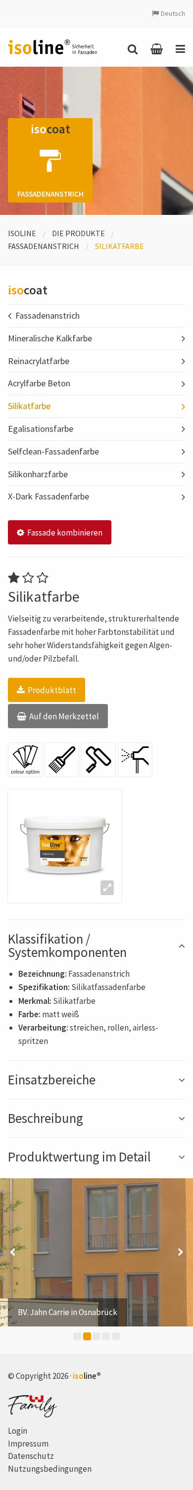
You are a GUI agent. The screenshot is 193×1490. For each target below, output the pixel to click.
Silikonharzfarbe (38, 474)
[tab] (96, 945)
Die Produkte (78, 233)
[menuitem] (130, 48)
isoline (22, 233)
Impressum (28, 1443)
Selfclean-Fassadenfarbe (53, 451)
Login (17, 1430)
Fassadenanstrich (43, 246)
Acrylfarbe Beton (39, 383)
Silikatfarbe (29, 406)
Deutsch (173, 13)
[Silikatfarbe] (65, 846)
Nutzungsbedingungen (50, 1468)
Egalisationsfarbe (40, 428)
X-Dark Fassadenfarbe (48, 496)
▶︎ (180, 1252)
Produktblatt (51, 690)
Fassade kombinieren (64, 532)
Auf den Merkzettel (63, 716)
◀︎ (12, 1252)
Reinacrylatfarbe (38, 361)
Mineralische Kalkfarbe (50, 338)
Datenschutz (31, 1455)
